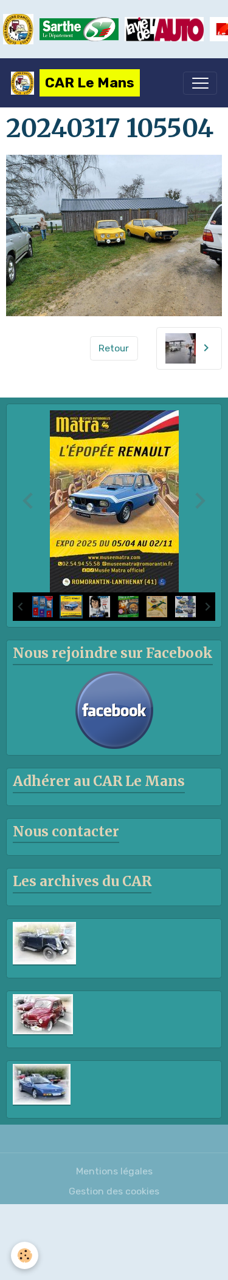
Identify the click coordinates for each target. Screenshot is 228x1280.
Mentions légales (114, 1171)
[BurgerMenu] (200, 83)
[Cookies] (24, 1255)
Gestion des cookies (114, 1191)
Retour (113, 348)
